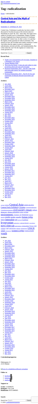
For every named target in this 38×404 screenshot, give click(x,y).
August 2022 (9, 123)
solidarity (3, 228)
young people (29, 231)
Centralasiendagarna (31, 207)
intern (3, 220)
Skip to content (5, 1)
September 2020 (10, 146)
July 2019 (8, 160)
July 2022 (8, 125)
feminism (25, 215)
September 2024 (10, 100)
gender (7, 217)
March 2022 (8, 130)
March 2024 (8, 102)
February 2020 (9, 151)
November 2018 (10, 163)
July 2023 (8, 114)
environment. (7, 214)
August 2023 (9, 112)
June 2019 (8, 162)
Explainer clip (18, 215)
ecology (21, 212)
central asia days (29, 205)
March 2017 (8, 183)
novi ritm (6, 225)
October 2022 (9, 121)
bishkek (7, 205)
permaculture (25, 226)
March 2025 (8, 91)
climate (29, 210)
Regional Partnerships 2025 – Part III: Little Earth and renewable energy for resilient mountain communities (20, 70)
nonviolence (32, 223)
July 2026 (8, 84)
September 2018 (10, 165)
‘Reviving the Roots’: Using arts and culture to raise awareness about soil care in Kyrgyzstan (21, 66)
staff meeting (12, 228)
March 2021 (8, 137)
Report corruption (22, 369)
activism (2, 205)
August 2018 (9, 167)
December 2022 (10, 117)
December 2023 (10, 107)
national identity (24, 223)
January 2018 (9, 169)
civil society (19, 209)
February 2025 (9, 93)
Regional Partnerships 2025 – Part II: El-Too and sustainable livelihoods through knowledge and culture (20, 75)
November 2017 (10, 172)
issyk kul (20, 219)
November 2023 (10, 109)
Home (3, 13)
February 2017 (9, 185)
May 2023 (8, 116)
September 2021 (10, 133)
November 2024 (10, 98)
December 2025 (10, 89)
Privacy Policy (5, 393)
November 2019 (10, 155)
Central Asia (16, 204)
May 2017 (8, 179)
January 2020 (9, 153)
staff (7, 228)
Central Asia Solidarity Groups (13, 207)
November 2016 (10, 190)
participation (18, 226)
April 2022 (8, 128)
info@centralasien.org (7, 366)
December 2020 (10, 142)
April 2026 (8, 86)
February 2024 (9, 103)
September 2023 (10, 110)
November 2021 (10, 132)
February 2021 (9, 139)
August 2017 (9, 176)
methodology (17, 223)
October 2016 (9, 192)
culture (34, 210)
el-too (26, 212)
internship (9, 219)
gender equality (16, 217)
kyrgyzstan (7, 222)
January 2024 (9, 105)
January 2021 (9, 140)
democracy (4, 212)
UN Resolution (24, 228)
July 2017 (8, 177)
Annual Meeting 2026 (11, 63)
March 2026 (8, 87)
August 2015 (9, 193)
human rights (27, 217)
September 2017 (10, 174)
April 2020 (8, 149)
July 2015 (8, 195)
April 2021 (8, 135)
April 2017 (8, 181)
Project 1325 (33, 226)
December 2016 (10, 188)
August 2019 (9, 158)
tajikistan (18, 228)
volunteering (8, 230)
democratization (13, 212)
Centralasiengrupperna (7, 210)
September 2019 (10, 156)
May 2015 (8, 197)
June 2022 (8, 126)
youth (4, 233)
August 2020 (9, 147)
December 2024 (10, 96)
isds (16, 220)
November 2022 (10, 119)
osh (12, 225)
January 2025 (9, 94)
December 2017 (10, 170)
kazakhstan (25, 220)
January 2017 (9, 186)
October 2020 (9, 144)
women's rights (18, 230)
